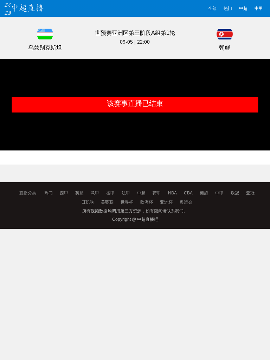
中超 (243, 8)
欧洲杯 (146, 202)
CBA (188, 193)
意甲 (95, 193)
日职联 (87, 202)
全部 (212, 8)
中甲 (259, 8)
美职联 (107, 202)
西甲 (64, 193)
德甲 (110, 193)
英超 (79, 193)
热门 (228, 8)
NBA (172, 193)
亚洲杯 (166, 202)
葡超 (204, 193)
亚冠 (250, 193)
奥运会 (186, 202)
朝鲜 (224, 48)
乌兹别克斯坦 (45, 48)
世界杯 (127, 202)
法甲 (126, 193)
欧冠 (235, 193)
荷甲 (157, 193)
